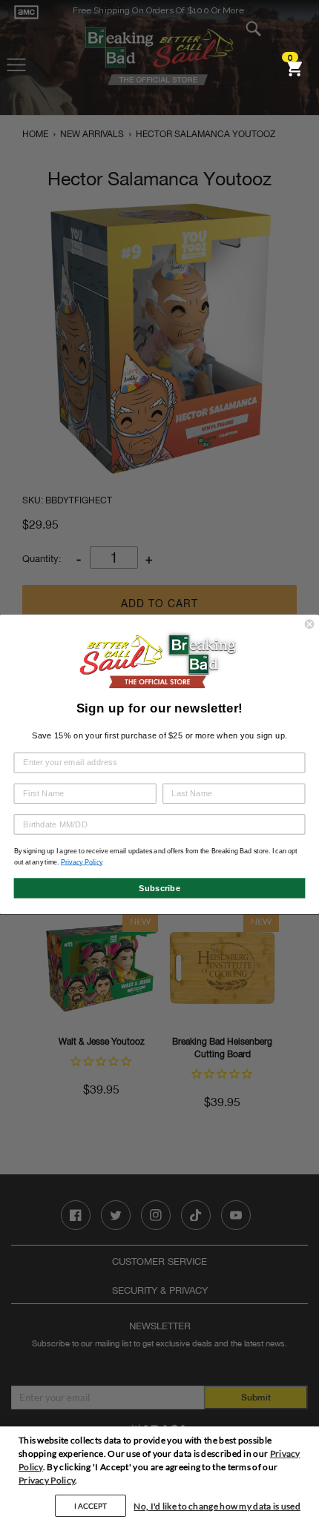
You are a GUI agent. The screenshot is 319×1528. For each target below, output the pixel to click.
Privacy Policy (47, 1480)
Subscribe (159, 887)
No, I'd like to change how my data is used (217, 1506)
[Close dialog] (309, 623)
